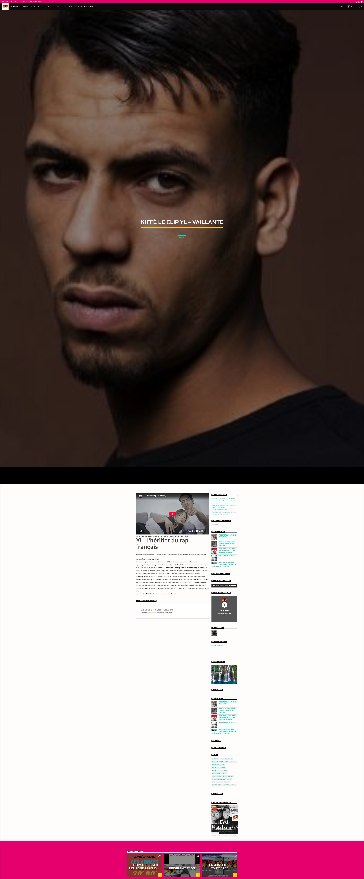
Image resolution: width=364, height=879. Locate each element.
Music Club (216, 776)
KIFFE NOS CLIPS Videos (58, 6)
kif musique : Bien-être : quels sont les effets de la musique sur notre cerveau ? (223, 564)
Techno (226, 785)
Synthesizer (217, 785)
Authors (215, 759)
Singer (226, 782)
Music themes (228, 776)
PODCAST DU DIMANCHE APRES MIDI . (223, 498)
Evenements (88, 6)
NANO (213, 524)
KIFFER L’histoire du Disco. (219, 509)
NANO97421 (214, 835)
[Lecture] (214, 586)
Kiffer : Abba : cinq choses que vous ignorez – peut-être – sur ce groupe (227, 550)
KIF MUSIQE (216, 773)
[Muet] (230, 586)
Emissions (17, 6)
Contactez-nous (35, 2)
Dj (232, 759)
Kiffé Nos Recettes (219, 770)
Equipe (5, 2)
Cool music (225, 759)
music (224, 773)
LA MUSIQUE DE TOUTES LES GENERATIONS (220, 868)
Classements (30, 6)
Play (341, 6)
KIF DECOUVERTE (218, 764)
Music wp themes (218, 779)
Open (352, 6)
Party (229, 779)
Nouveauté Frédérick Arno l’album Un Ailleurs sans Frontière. (227, 544)
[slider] (234, 585)
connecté (153, 612)
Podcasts (14, 2)
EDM (226, 761)
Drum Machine (217, 761)
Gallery (233, 761)
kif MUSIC (182, 237)
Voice (233, 785)
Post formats (217, 782)
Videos (24, 2)
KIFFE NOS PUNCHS (218, 767)
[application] (224, 585)
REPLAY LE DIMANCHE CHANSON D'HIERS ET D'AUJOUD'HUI (232, 835)
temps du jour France (217, 645)
